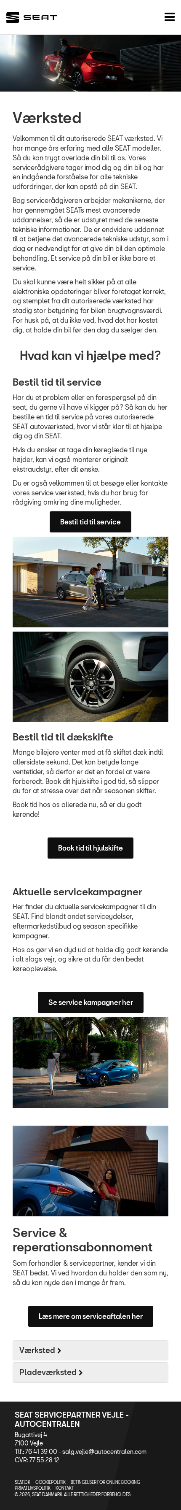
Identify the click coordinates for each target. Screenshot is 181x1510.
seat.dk (22, 1482)
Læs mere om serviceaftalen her (91, 1316)
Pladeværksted (48, 1372)
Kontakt (65, 1488)
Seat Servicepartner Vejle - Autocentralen (72, 1419)
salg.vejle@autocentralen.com (104, 1451)
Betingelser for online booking (105, 1482)
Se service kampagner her (90, 1002)
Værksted (37, 1350)
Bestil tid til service (90, 522)
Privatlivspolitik (33, 1488)
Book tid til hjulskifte (90, 848)
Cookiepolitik (50, 1482)
